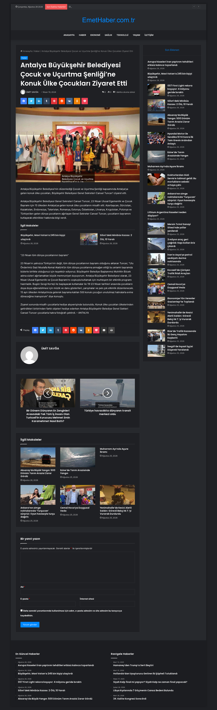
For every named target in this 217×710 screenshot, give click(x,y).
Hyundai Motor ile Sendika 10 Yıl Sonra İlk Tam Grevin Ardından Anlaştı (180, 138)
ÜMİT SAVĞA (32, 92)
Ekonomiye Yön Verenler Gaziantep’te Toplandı (181, 300)
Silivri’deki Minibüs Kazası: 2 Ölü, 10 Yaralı (180, 102)
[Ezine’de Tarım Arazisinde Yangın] (77, 457)
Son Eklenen (172, 49)
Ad (22, 587)
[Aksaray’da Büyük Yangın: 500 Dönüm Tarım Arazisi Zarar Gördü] (37, 457)
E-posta (25, 599)
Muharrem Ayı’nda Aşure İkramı (114, 450)
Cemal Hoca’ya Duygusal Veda (74, 509)
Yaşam (136, 35)
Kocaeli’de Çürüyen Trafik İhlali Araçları (178, 271)
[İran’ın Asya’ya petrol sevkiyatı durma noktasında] (156, 259)
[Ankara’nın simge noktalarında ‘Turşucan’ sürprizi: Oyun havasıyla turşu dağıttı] (37, 495)
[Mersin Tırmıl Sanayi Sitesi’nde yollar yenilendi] (156, 229)
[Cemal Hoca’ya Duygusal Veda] (77, 495)
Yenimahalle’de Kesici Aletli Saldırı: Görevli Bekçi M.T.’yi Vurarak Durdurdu (116, 510)
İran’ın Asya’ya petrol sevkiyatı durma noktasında (179, 258)
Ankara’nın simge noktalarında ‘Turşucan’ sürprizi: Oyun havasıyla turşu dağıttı (37, 512)
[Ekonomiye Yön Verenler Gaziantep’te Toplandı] (156, 303)
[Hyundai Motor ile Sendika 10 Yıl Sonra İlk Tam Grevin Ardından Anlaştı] (156, 138)
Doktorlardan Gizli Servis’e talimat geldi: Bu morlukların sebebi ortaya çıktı (181, 180)
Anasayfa (69, 35)
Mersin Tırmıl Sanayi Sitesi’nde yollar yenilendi (179, 227)
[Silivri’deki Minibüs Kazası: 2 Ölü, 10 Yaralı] (89, 239)
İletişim (149, 35)
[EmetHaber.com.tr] (108, 20)
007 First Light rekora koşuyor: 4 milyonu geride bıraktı (96, 6)
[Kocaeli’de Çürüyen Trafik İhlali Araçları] (156, 274)
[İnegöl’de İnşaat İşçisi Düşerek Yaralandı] (156, 351)
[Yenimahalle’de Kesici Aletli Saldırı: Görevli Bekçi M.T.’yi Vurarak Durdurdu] (117, 495)
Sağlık (108, 35)
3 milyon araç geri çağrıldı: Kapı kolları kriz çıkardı (181, 243)
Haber (82, 35)
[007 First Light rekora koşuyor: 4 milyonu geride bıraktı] (156, 90)
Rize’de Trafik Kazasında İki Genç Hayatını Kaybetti (181, 334)
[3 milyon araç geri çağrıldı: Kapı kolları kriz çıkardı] (156, 244)
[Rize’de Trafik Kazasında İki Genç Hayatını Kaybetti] (156, 335)
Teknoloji (122, 35)
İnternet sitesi (87, 599)
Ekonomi (95, 35)
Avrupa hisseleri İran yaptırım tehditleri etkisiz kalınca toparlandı (170, 63)
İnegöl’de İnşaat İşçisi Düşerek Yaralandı (180, 348)
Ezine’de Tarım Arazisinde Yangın (75, 472)
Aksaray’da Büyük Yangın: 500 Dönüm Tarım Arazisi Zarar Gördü (37, 473)
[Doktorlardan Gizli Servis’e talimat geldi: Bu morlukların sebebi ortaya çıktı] (156, 179)
